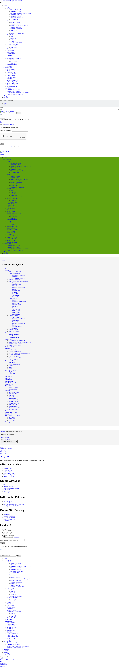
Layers (14, 289)
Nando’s (12, 39)
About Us (6, 520)
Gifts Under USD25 (10, 383)
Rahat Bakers (16, 294)
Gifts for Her (10, 49)
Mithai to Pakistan (8, 486)
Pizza (11, 36)
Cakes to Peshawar (15, 32)
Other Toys (13, 61)
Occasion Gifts (9, 390)
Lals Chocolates (13, 336)
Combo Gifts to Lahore (13, 91)
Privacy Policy (7, 514)
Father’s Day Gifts (12, 81)
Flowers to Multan (15, 16)
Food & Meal (10, 35)
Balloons (9, 66)
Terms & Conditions (9, 516)
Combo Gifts (8, 339)
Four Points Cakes (17, 320)
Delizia (14, 300)
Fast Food (13, 38)
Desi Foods (13, 41)
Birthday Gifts (11, 72)
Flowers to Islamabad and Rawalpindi (20, 13)
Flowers (9, 8)
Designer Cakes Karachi (19, 301)
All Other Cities (14, 19)
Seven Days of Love (11, 412)
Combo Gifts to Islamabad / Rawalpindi (18, 92)
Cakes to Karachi (15, 22)
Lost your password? (5, 147)
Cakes (8, 21)
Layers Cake (15, 276)
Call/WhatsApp (4, 119)
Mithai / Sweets (11, 57)
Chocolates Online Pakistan (11, 488)
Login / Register (7, 654)
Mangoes (11, 375)
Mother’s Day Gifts (12, 83)
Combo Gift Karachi (9, 501)
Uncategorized (9, 422)
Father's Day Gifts (14, 397)
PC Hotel (14, 292)
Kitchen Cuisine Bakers (18, 287)
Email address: (4, 540)
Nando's (11, 367)
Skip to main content (16, 0)
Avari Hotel (15, 317)
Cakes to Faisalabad (15, 27)
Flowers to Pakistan (8, 485)
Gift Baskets (10, 52)
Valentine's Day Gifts (14, 407)
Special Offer (9, 414)
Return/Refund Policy (9, 519)
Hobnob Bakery (16, 304)
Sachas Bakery (16, 314)
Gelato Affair (15, 303)
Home (3, 431)
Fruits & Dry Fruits (12, 44)
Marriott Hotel (16, 290)
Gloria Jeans (15, 286)
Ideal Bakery (15, 306)
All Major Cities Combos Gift (15, 94)
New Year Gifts (11, 77)
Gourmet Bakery (16, 322)
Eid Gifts (9, 78)
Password (5, 130)
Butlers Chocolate (14, 334)
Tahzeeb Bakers (16, 297)
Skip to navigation (5, 0)
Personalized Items (12, 64)
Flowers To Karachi (15, 10)
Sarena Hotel (15, 295)
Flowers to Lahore (15, 11)
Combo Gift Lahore (8, 503)
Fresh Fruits (13, 47)
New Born (13, 60)
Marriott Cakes (16, 309)
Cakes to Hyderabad (16, 28)
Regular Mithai (13, 389)
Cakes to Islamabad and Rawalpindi (20, 25)
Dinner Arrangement (16, 42)
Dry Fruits (13, 46)
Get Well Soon (11, 75)
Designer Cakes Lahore (18, 318)
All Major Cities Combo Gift (11, 506)
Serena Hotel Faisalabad (19, 278)
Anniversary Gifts (12, 71)
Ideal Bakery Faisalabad (18, 275)
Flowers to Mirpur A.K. (17, 17)
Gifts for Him (10, 50)
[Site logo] (7, 111)
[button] (3, 453)
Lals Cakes (15, 308)
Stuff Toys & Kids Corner (14, 58)
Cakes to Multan (15, 30)
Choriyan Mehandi (7, 457)
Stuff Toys (13, 63)
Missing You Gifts (12, 74)
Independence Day (12, 86)
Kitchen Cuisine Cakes (18, 323)
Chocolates (10, 55)
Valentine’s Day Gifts (13, 80)
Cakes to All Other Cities (17, 33)
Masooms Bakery (17, 326)
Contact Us (16, 537)
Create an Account (9, 124)
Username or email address (10, 127)
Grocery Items (11, 53)
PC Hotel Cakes (16, 311)
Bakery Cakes (16, 283)
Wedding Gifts (11, 69)
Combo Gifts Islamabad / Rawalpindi (13, 504)
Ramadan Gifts (11, 85)
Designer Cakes (16, 284)
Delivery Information (9, 517)
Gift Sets (7, 378)
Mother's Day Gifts (14, 403)
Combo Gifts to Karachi (13, 89)
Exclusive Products (10, 347)
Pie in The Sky (16, 312)
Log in (2, 143)
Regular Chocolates (14, 337)
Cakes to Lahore (15, 24)
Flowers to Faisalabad (16, 14)
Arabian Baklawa (13, 387)
